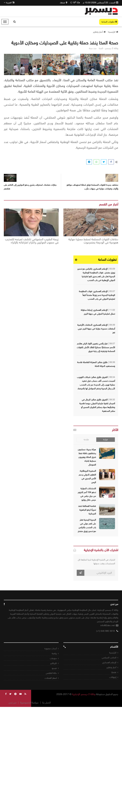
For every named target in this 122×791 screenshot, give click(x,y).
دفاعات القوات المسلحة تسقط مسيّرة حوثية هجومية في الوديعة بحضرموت (93, 241)
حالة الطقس (51, 673)
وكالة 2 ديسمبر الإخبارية (83, 694)
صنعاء (62, 2)
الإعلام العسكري (109, 662)
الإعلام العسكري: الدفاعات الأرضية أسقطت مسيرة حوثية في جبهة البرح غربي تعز (96, 328)
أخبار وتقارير (111, 667)
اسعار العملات (51, 678)
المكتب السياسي (109, 657)
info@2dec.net (107, 625)
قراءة (105, 439)
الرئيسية (112, 652)
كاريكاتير (53, 663)
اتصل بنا (46, 702)
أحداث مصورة (50, 648)
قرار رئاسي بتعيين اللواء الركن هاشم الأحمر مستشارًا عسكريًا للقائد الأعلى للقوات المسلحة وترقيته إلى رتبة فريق (96, 347)
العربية (9, 2)
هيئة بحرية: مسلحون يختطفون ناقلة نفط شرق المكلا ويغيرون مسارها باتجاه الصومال (87, 457)
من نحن (12, 702)
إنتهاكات (112, 677)
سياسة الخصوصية (29, 702)
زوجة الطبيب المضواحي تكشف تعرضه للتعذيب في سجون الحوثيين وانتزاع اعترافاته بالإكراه (32, 241)
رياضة (54, 653)
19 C (73, 2)
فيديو (54, 668)
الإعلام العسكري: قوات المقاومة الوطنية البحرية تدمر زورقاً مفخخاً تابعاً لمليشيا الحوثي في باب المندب (97, 295)
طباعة (86, 439)
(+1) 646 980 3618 (105, 630)
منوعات (53, 658)
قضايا (113, 672)
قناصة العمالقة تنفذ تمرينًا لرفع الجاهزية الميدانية (87, 510)
